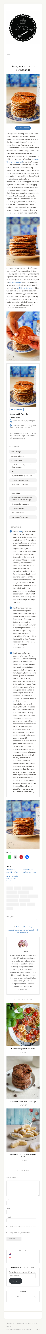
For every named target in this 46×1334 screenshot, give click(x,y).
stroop (23, 896)
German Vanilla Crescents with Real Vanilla (23, 1155)
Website (8, 1217)
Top (37, 1329)
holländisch (27, 888)
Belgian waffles (15, 282)
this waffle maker (26, 288)
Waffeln (31, 904)
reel (20, 531)
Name (8, 1200)
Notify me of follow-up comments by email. (23, 1227)
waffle (10, 908)
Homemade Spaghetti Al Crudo (23, 1049)
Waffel (23, 904)
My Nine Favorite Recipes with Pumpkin (12, 878)
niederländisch (13, 896)
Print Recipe (17, 409)
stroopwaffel (24, 900)
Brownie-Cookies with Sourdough (23, 1101)
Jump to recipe (23, 128)
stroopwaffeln (13, 904)
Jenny (25, 952)
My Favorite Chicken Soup (23, 927)
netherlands (12, 892)
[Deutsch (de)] (10, 1257)
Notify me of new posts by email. (20, 1233)
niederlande (23, 892)
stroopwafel (33, 896)
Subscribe (15, 1281)
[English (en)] (10, 1254)
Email (8, 1208)
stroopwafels (12, 900)
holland (17, 888)
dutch (10, 888)
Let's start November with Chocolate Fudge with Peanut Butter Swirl (23, 931)
